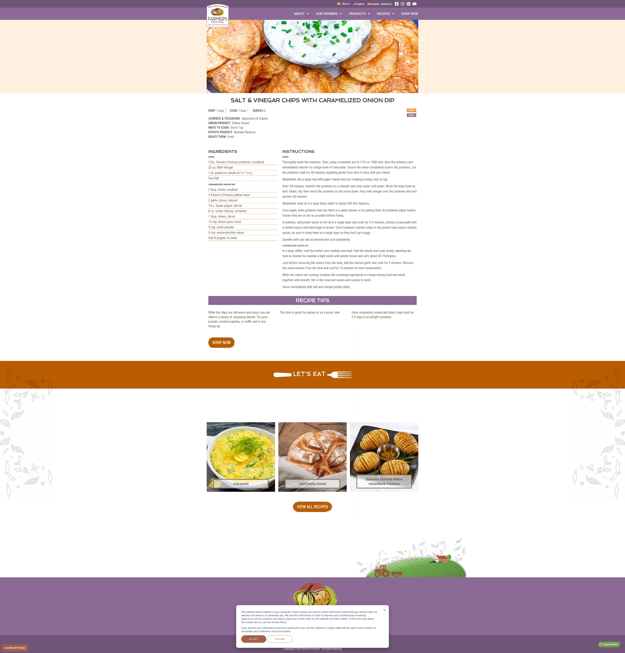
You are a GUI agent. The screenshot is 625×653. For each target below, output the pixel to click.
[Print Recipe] (397, 110)
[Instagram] (403, 4)
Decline (280, 639)
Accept (253, 639)
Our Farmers (327, 14)
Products (357, 14)
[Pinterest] (409, 4)
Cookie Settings (14, 647)
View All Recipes (312, 506)
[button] (397, 115)
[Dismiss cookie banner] (384, 610)
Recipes (383, 14)
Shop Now (409, 14)
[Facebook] (398, 4)
